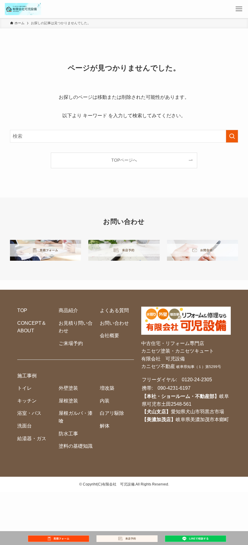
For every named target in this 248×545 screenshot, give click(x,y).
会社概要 (109, 335)
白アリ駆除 (112, 413)
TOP (22, 310)
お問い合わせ (114, 323)
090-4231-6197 (174, 388)
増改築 (107, 388)
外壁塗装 (68, 388)
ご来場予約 (71, 343)
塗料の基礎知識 (76, 446)
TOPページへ (124, 160)
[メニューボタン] (239, 9)
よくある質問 (114, 310)
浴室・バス (29, 413)
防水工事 (68, 433)
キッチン (27, 400)
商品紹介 (68, 310)
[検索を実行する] (232, 136)
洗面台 (24, 425)
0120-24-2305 (197, 379)
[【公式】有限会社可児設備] (23, 9)
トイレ (24, 388)
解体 (104, 425)
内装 (104, 400)
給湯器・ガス (31, 438)
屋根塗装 (68, 400)
